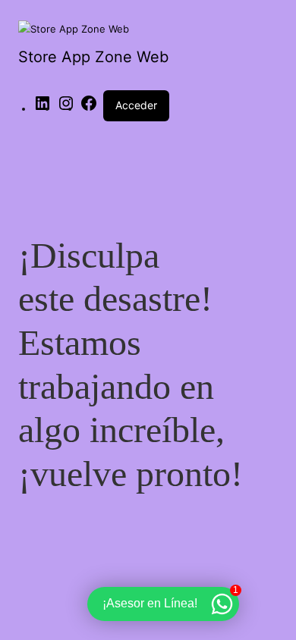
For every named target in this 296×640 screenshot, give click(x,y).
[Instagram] (66, 108)
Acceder (136, 105)
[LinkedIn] (42, 108)
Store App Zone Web (93, 57)
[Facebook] (89, 108)
